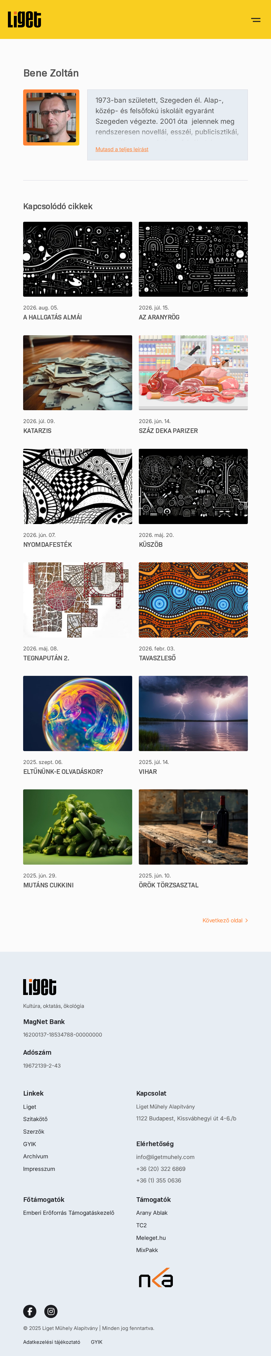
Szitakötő (35, 1119)
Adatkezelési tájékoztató (51, 1342)
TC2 (141, 1225)
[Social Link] (29, 1311)
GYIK (29, 1144)
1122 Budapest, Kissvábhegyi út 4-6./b (186, 1118)
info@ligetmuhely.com (165, 1157)
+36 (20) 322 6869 (160, 1169)
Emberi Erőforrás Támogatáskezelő (68, 1212)
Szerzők (33, 1131)
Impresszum (39, 1169)
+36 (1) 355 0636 (158, 1180)
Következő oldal (222, 920)
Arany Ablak (152, 1212)
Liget (29, 1107)
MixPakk (147, 1250)
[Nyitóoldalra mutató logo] (62, 987)
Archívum (35, 1156)
